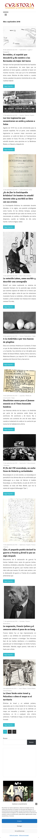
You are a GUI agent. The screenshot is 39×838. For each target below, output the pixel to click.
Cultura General (24, 190)
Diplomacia (22, 545)
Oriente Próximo (7, 691)
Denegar (19, 826)
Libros (30, 190)
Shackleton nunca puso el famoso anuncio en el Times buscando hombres (18, 403)
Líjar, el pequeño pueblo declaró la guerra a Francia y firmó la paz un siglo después (19, 552)
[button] (36, 804)
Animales (22, 621)
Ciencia (21, 336)
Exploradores (23, 50)
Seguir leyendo (8, 86)
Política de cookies (14, 835)
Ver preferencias (19, 831)
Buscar (5, 738)
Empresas (6, 465)
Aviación (22, 115)
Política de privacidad (24, 835)
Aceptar (19, 821)
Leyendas (22, 395)
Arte (21, 276)
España (32, 115)
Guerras (6, 547)
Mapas (24, 688)
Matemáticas (6, 623)
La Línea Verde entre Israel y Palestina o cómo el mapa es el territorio (17, 696)
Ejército (27, 115)
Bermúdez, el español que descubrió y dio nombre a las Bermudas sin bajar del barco (17, 57)
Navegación (6, 52)
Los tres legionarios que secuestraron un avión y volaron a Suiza (19, 121)
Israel (20, 688)
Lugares (29, 50)
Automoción (23, 463)
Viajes (34, 336)
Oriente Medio (31, 688)
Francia (33, 545)
